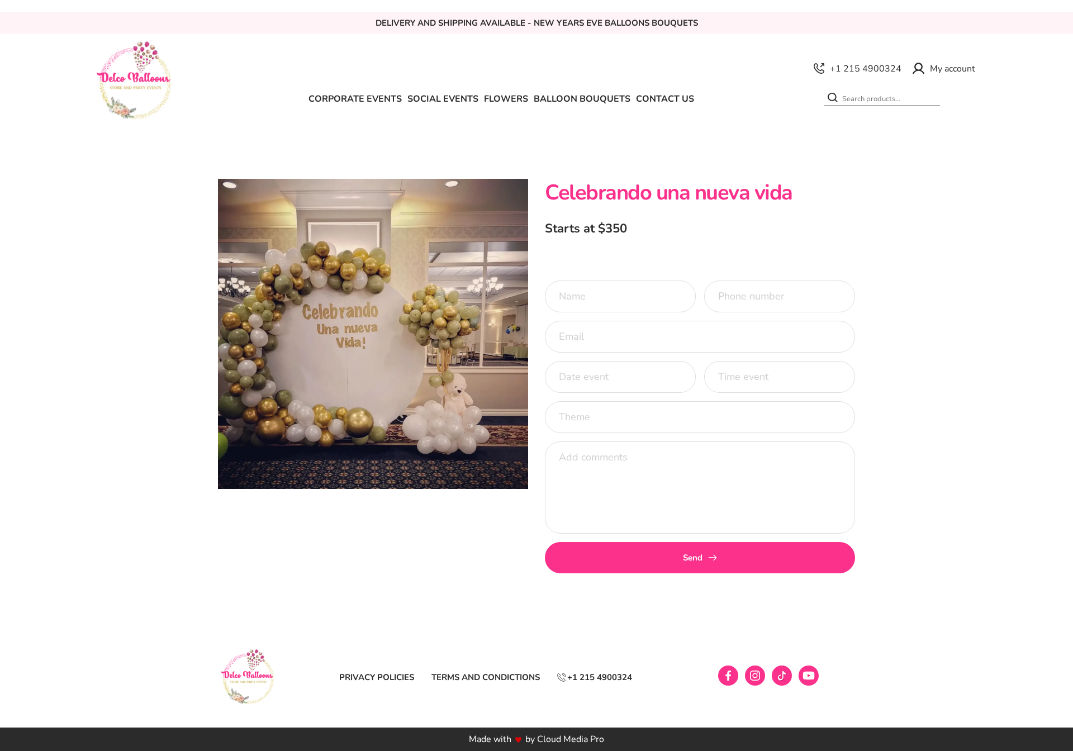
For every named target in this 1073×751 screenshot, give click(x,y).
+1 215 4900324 (865, 69)
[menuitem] (355, 99)
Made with (490, 739)
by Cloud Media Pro (564, 739)
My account (952, 69)
